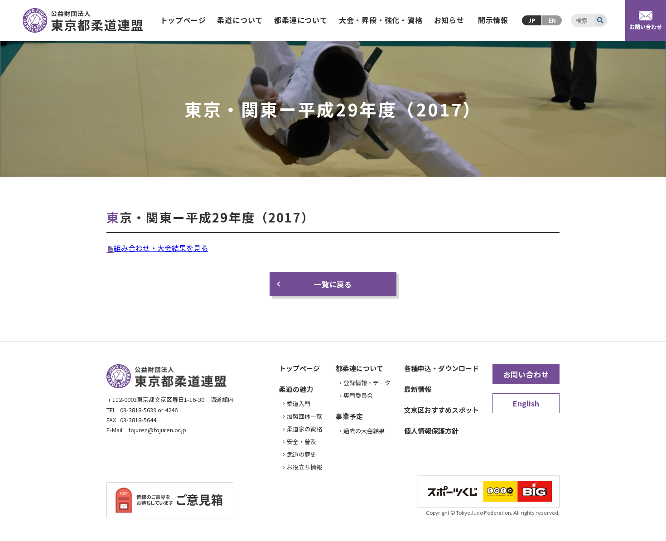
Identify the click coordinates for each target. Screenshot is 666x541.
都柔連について (301, 19)
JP (531, 20)
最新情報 (417, 389)
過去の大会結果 (364, 430)
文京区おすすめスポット (441, 410)
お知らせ (449, 19)
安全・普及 (301, 441)
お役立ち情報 (304, 467)
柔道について (240, 19)
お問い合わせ (526, 374)
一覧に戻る (333, 284)
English (526, 403)
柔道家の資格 (304, 429)
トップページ (183, 19)
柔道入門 (298, 403)
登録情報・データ (367, 382)
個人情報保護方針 (431, 430)
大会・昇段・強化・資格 (381, 19)
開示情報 (493, 19)
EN (552, 20)
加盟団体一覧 (304, 416)
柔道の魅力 (296, 389)
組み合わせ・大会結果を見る (161, 247)
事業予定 (349, 416)
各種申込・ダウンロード (441, 368)
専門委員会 (358, 395)
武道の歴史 (301, 454)
